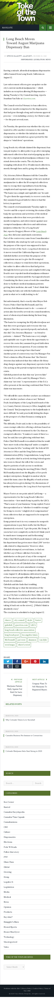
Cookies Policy (38, 992)
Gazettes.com (29, 102)
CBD (6, 831)
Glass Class (9, 866)
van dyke (43, 644)
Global (6, 871)
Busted (7, 811)
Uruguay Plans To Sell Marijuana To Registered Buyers (40, 690)
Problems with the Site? (12, 992)
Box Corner (9, 806)
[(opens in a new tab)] (27, 718)
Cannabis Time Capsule (14, 821)
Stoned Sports (10, 931)
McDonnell (10, 644)
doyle (29, 624)
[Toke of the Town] (30, 10)
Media (6, 896)
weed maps (10, 649)
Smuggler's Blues (11, 926)
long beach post (12, 639)
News (48, 64)
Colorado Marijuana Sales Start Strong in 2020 (25, 755)
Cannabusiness (10, 826)
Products (8, 916)
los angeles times (30, 639)
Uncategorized (10, 946)
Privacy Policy (26, 992)
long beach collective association (19, 634)
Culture (7, 836)
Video (6, 951)
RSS (29, 995)
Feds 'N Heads (10, 851)
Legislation (39, 64)
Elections (8, 846)
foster (38, 624)
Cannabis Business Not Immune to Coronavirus (25, 739)
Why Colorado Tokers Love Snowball (21, 724)
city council (19, 624)
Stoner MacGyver (12, 936)
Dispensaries (27, 64)
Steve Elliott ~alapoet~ (20, 60)
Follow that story (11, 856)
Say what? (8, 921)
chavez (8, 624)
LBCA (33, 629)
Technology (9, 941)
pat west (21, 644)
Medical (7, 901)
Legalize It (8, 886)
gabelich (8, 629)
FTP (6, 861)
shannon (32, 644)
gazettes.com (21, 629)
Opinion (7, 911)
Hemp (6, 881)
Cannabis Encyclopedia (14, 816)
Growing (8, 876)
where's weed (24, 649)
